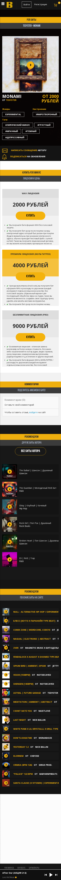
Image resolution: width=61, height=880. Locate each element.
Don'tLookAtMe (22, 737)
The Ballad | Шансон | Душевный (36, 470)
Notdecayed (44, 674)
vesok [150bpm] (21, 674)
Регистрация (40, 4)
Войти (26, 4)
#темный (30, 131)
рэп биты (31, 19)
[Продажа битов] (10, 5)
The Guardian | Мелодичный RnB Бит (37, 488)
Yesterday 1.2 (21, 746)
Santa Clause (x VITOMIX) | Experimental (36, 783)
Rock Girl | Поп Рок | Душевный (35, 523)
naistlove (44, 710)
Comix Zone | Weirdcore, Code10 (31, 629)
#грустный (43, 125)
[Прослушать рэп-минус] (9, 471)
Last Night (20, 719)
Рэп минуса (9, 868)
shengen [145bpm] (23, 683)
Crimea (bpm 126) (22, 765)
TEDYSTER (11, 100)
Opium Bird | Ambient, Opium (29, 665)
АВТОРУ (28, 150)
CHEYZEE (34, 755)
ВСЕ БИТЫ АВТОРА (30, 451)
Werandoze (45, 737)
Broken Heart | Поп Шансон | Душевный (39, 540)
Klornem (18, 755)
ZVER (16, 647)
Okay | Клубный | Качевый (32, 505)
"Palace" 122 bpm (23, 774)
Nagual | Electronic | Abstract (32, 638)
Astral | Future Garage (27, 692)
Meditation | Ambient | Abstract (32, 701)
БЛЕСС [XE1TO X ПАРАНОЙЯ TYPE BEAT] (34, 620)
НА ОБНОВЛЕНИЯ (27, 156)
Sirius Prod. (45, 765)
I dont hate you (22, 710)
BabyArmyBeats (48, 774)
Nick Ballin (39, 719)
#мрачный (11, 131)
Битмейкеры (34, 868)
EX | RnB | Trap (27, 558)
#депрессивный (14, 137)
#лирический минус (17, 125)
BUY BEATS (21, 868)
